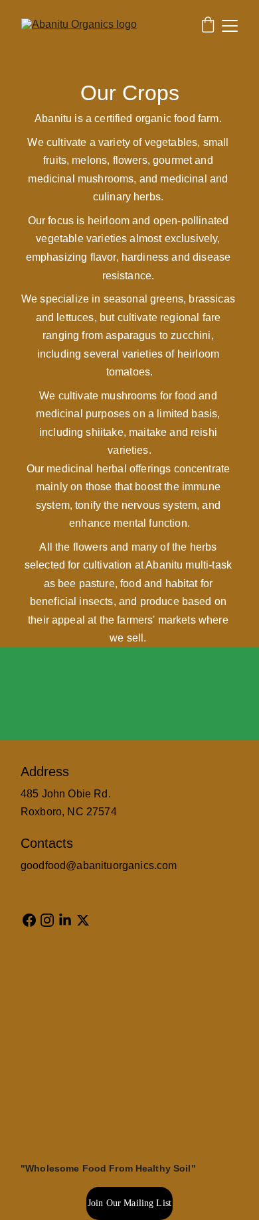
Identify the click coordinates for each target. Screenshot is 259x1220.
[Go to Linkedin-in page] (65, 920)
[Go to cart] (207, 26)
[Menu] (230, 26)
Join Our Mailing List (129, 1203)
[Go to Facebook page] (29, 920)
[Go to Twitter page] (83, 920)
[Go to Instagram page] (47, 920)
